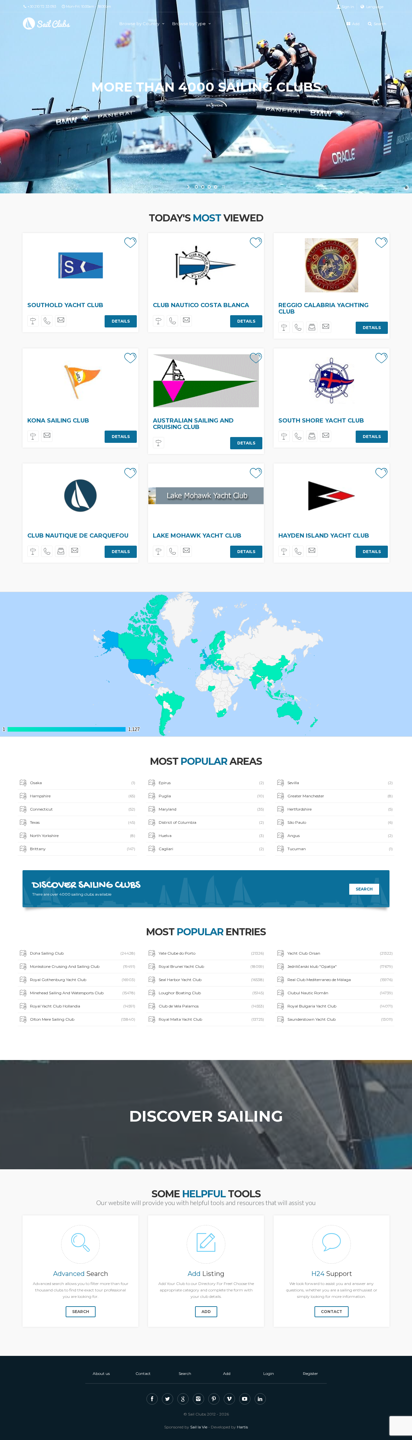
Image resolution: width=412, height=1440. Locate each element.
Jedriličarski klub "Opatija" (340, 966)
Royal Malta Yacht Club (211, 1019)
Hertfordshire (340, 809)
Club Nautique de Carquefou (77, 535)
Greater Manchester (340, 795)
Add (355, 23)
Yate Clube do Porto (211, 953)
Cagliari (211, 848)
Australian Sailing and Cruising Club (193, 424)
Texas (82, 822)
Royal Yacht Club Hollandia (82, 1006)
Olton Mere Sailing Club (82, 1019)
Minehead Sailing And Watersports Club (82, 992)
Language (374, 7)
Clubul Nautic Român (340, 992)
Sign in (348, 7)
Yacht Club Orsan (340, 953)
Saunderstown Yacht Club (340, 1019)
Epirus (211, 782)
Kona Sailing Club (58, 420)
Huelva (211, 835)
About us (101, 1373)
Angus (340, 835)
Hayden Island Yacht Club (323, 535)
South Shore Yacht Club (321, 420)
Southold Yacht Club (65, 305)
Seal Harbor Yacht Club (211, 979)
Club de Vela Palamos (211, 1006)
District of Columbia (211, 822)
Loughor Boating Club (211, 992)
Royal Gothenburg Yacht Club (82, 979)
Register (310, 1373)
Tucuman (340, 848)
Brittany (82, 848)
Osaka (82, 782)
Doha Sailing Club (82, 953)
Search (379, 23)
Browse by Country (139, 23)
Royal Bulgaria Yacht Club (340, 1006)
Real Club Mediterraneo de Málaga (340, 979)
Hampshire (82, 795)
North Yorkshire (82, 835)
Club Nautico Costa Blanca (201, 305)
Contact (331, 1311)
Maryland (211, 809)
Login (268, 1373)
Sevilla (340, 782)
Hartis (242, 1427)
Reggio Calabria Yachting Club (323, 308)
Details (121, 321)
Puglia (211, 795)
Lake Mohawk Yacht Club (197, 535)
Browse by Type (189, 23)
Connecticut (82, 809)
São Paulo (340, 822)
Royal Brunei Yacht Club (211, 966)
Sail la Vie (198, 1427)
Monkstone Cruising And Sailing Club (82, 966)
